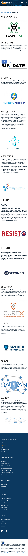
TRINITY (5, 200)
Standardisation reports (6, 498)
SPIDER (5, 361)
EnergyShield (8, 111)
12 (15, 420)
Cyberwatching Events (6, 488)
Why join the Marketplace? (6, 468)
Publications (3, 486)
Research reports (4, 503)
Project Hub (3, 445)
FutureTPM (7, 42)
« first (7, 418)
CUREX (4, 323)
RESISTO (5, 248)
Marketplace (3, 461)
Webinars (3, 447)
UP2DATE (6, 77)
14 (24, 420)
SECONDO (6, 286)
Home (2, 12)
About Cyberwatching (5, 519)
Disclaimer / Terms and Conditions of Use (16, 552)
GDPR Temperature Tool (6, 465)
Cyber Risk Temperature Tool (7, 472)
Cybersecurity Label (5, 463)
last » (21, 422)
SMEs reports (4, 507)
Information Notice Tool (6, 470)
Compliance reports (5, 505)
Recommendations (5, 449)
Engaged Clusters (5, 523)
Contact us (3, 521)
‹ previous (13, 418)
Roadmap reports (4, 500)
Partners (3, 526)
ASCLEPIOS (7, 156)
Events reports (4, 509)
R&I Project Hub (7, 12)
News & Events (4, 484)
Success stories (4, 474)
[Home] (7, 2)
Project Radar (4, 442)
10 (9, 420)
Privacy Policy (4, 552)
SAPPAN (5, 397)
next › (15, 422)
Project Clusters (4, 451)
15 (8, 422)
